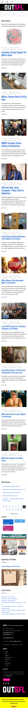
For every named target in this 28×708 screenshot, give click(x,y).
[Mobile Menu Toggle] (2, 7)
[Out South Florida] (14, 7)
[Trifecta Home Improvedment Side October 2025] (14, 544)
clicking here (9, 675)
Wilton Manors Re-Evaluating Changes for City (14, 489)
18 (18, 506)
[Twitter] (7, 2)
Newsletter (8, 663)
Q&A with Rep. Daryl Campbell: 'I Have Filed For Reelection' (12, 190)
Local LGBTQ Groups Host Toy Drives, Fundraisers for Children (13, 327)
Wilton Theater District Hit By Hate (13, 98)
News (6, 651)
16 (12, 506)
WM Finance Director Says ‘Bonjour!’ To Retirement (13, 415)
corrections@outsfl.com (15, 641)
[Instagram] (12, 2)
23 (12, 509)
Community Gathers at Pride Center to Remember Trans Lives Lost (13, 371)
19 (21, 506)
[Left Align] (26, 698)
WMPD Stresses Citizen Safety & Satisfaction (11, 144)
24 (15, 509)
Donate (7, 665)
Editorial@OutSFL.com (8, 632)
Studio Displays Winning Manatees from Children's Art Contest (13, 237)
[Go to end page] (21, 509)
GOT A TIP (6, 679)
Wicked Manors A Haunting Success (11, 492)
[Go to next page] (18, 509)
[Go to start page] (3, 506)
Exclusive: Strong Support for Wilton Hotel (13, 54)
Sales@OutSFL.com (8, 634)
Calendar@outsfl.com (8, 638)
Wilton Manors (16, 47)
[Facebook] (2, 2)
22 (9, 509)
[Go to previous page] (6, 506)
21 (6, 509)
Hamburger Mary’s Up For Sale (10, 495)
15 (9, 506)
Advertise (7, 659)
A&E (6, 653)
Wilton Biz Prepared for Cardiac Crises (12, 459)
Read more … (4, 67)
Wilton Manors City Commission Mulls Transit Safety (12, 281)
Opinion (7, 655)
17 (15, 506)
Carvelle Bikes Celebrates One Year (11, 486)
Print (6, 661)
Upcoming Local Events (10, 566)
